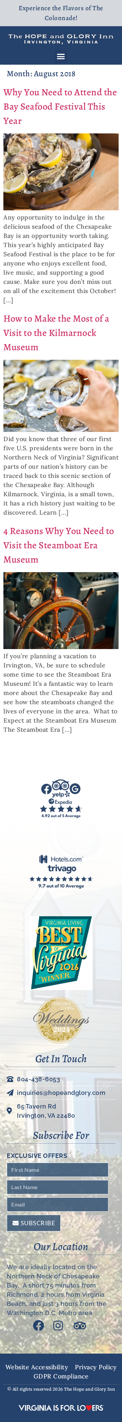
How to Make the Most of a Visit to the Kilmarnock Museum (56, 333)
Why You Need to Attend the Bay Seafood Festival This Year (60, 106)
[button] (61, 56)
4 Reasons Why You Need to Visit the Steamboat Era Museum (58, 545)
